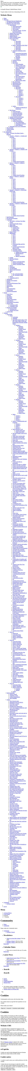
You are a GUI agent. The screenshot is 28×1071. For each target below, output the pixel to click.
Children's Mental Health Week (20, 452)
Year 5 (14, 145)
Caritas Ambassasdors (15, 697)
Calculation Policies (17, 250)
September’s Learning (18, 529)
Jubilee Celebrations (14, 809)
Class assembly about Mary (19, 495)
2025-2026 (18, 44)
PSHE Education (14, 226)
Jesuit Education (16, 27)
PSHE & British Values (15, 37)
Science (11, 260)
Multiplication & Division (19, 254)
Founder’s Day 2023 (14, 771)
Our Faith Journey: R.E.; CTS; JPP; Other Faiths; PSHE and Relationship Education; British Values (20, 321)
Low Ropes (15, 866)
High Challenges (16, 862)
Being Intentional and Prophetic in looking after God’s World (18, 612)
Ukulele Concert (16, 680)
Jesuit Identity (13, 25)
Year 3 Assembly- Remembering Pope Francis (19, 658)
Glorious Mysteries (17, 115)
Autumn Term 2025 (20, 430)
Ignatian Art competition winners (17, 882)
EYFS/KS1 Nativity (14, 883)
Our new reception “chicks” (19, 486)
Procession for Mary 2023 (16, 774)
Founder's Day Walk (14, 840)
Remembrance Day (17, 520)
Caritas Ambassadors (17, 121)
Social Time (15, 870)
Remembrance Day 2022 (15, 801)
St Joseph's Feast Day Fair (19, 652)
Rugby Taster (16, 667)
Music (11, 271)
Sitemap (5, 980)
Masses (14, 40)
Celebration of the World (18, 437)
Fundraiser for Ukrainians (16, 791)
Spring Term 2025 (20, 432)
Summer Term (16, 230)
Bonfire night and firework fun (20, 467)
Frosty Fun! (15, 513)
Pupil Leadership (11, 693)
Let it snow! (15, 571)
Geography (12, 267)
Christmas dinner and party (19, 572)
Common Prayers (17, 60)
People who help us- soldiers (19, 464)
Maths (14, 414)
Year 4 (14, 144)
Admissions (9, 279)
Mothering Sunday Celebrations (17, 623)
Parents (5, 292)
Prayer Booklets (19, 64)
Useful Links (10, 311)
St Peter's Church (11, 903)
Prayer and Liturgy (14, 38)
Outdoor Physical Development (20, 548)
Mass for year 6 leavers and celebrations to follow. (16, 749)
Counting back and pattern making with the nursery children (19, 602)
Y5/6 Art (12, 901)
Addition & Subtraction (21, 252)
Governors (9, 284)
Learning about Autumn (18, 580)
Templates (18, 57)
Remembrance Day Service (16, 878)
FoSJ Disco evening (14, 703)
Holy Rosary (13, 110)
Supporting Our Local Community (18, 126)
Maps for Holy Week (20, 80)
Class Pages (9, 314)
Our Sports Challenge (18, 666)
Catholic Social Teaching (18, 148)
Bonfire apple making (18, 583)
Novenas (15, 61)
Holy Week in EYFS (17, 441)
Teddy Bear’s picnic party (19, 436)
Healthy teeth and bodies (15, 847)
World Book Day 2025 (18, 668)
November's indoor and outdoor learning (18, 516)
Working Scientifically (18, 263)
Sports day (12, 734)
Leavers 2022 (13, 825)
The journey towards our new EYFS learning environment (20, 599)
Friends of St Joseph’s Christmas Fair (18, 747)
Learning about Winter (18, 630)
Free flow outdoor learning (19, 551)
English (11, 257)
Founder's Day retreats (15, 752)
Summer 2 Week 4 (11, 942)
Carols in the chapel (14, 743)
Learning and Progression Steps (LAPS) (19, 247)
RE (13, 629)
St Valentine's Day (17, 503)
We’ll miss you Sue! (14, 805)
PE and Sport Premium (12, 218)
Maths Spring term (17, 628)
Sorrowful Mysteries (17, 114)
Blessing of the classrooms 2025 (17, 741)
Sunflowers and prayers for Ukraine (18, 833)
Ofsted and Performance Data (14, 283)
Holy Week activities (17, 499)
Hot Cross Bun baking (18, 675)
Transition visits (13, 828)
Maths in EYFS (16, 474)
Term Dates (9, 298)
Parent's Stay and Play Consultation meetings (18, 524)
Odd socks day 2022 (14, 799)
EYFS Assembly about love (19, 626)
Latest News (9, 294)
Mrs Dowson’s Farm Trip (16, 826)
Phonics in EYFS (17, 587)
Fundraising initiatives (21, 123)
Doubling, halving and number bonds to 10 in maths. (20, 545)
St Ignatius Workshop (15, 893)
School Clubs (10, 303)
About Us (6, 19)
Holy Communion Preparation (20, 664)
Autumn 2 (21, 90)
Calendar (9, 295)
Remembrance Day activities (19, 582)
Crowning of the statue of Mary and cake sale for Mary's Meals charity (18, 757)
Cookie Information (8, 981)
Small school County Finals (13, 958)
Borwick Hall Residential (16, 859)
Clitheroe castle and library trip (20, 540)
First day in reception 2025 (19, 483)
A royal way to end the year (19, 536)
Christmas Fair (13, 309)
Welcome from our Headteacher (14, 21)
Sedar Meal (15, 674)
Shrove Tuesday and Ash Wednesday (18, 817)
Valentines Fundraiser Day (16, 875)
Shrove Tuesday (13, 778)
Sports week (15, 492)
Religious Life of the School (13, 23)
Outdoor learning (17, 568)
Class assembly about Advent (19, 514)
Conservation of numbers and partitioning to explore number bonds (20, 560)
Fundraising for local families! (14, 960)
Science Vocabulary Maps (19, 264)
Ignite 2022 (12, 802)
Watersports (15, 864)
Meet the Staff (10, 127)
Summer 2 (21, 95)
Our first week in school (18, 532)
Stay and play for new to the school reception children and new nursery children (19, 489)
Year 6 (14, 146)
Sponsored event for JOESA (16, 702)
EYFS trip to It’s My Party (19, 438)
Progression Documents (21, 53)
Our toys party (16, 567)
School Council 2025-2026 (16, 726)
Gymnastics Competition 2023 (17, 779)
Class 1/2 (12, 632)
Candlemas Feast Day (18, 570)
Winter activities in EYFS (16, 858)
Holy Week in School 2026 (16, 718)
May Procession (16, 81)
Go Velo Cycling (14, 803)
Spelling (17, 690)
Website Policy (7, 982)
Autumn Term (16, 227)
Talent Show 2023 (14, 768)
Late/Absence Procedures (13, 302)
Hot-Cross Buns (19, 72)
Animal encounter (17, 620)
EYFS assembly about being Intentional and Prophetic (16, 856)
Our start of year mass (15, 898)
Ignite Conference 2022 (15, 830)
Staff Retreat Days (17, 83)
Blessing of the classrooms (16, 762)
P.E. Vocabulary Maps (18, 275)
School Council (13, 694)
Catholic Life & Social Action (17, 117)
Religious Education (14, 34)
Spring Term (15, 229)
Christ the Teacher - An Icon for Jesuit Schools (19, 31)
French (11, 276)
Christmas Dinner (14, 744)
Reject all (3, 1008)
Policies (8, 282)
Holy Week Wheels (20, 76)
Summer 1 (21, 94)
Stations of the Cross (20, 65)
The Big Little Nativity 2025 (16, 724)
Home (5, 18)
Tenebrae (18, 69)
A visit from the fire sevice (19, 574)
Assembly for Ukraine (15, 797)
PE (13, 476)
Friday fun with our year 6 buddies (18, 755)
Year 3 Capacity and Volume (19, 648)
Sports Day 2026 (14, 705)
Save (14, 1069)
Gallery (14, 106)
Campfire (15, 860)
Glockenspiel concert (17, 653)
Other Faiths (12, 225)
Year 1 (14, 140)
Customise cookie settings (18, 1008)
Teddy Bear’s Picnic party (19, 595)
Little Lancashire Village (18, 494)
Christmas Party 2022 (15, 786)
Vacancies (9, 130)
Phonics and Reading (18, 637)
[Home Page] (1, 6)
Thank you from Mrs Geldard (14, 938)
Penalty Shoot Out (14, 874)
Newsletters (9, 296)
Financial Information (12, 291)
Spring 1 (21, 91)
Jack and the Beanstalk (18, 547)
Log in (5, 906)
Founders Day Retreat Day (16, 706)
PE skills (15, 497)
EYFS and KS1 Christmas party (17, 745)
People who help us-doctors (19, 465)
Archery (14, 863)
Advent (14, 575)
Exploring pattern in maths (19, 451)
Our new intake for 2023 (18, 597)
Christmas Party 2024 (18, 682)
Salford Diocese (13, 36)
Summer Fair (13, 753)
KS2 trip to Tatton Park (15, 793)
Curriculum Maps (17, 634)
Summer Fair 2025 (14, 310)
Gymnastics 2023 (14, 305)
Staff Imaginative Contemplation (17, 85)
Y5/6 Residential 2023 (15, 770)
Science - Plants (16, 647)
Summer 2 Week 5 (11, 941)
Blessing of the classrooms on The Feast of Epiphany (18, 781)
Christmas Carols (14, 894)
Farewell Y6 (12, 767)
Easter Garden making (18, 672)
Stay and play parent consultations (17, 585)
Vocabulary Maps (17, 249)
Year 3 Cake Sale (17, 645)
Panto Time (12, 795)
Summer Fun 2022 (14, 843)
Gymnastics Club (14, 306)
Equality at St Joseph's (12, 280)
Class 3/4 (12, 640)
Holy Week (15, 63)
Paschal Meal (19, 71)
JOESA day (12, 711)
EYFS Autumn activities (15, 897)
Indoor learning (16, 552)
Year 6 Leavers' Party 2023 (16, 807)
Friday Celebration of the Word (20, 45)
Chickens (15, 660)
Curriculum (9, 219)
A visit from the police (18, 578)
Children (6, 313)
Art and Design (13, 268)
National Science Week (18, 445)
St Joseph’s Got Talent (15, 824)
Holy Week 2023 (17, 617)
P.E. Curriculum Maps (18, 273)
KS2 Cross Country (14, 730)
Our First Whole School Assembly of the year (18, 591)
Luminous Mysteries (17, 113)
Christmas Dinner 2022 (15, 787)
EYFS (14, 138)
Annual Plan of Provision (16, 33)
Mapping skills (16, 607)
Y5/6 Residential (13, 710)
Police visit (15, 440)
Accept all (9, 1008)
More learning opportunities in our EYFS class (20, 593)
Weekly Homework (17, 644)
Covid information (11, 288)
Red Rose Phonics (14, 259)
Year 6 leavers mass (14, 701)
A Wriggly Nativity (14, 764)
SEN (8, 287)
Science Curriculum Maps (19, 261)
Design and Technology (15, 269)
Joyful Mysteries (16, 111)
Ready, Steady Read (14, 740)
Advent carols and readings (16, 763)
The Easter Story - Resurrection (20, 78)
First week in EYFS (14, 806)
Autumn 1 (21, 98)
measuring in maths (17, 456)
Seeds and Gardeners (17, 530)
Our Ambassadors (20, 122)
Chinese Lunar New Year (18, 448)
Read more (6, 944)
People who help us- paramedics (17, 462)
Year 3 (14, 142)
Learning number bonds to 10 (20, 614)
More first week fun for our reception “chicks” (19, 478)
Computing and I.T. (14, 278)
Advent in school (14, 886)
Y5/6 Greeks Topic (14, 841)
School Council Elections (18, 518)
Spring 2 (21, 92)
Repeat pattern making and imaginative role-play (19, 538)
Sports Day (12, 751)
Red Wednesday (13, 798)
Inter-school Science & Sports (17, 872)
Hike (14, 868)
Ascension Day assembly (18, 549)
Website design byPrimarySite (11, 989)
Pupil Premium (10, 217)
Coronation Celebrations (18, 616)
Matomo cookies (8, 1042)
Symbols (18, 58)
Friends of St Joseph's (12, 307)
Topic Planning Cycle (18, 429)
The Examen (16, 29)
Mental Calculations (20, 256)
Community (6, 902)
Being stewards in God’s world (20, 475)
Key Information (7, 131)
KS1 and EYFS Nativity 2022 (17, 789)
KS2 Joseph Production (15, 891)
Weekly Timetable (17, 636)
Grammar (18, 689)
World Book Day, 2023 (18, 625)
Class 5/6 (12, 683)
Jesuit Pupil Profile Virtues (16, 223)
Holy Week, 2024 (17, 553)
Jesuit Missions (19, 125)
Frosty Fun (15, 576)
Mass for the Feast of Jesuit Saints (17, 879)
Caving (14, 867)
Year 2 (14, 141)
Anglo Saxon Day (17, 679)
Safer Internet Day (17, 449)
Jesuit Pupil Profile (17, 26)
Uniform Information (11, 299)
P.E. (10, 272)
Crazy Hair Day (13, 837)
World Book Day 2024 (18, 555)
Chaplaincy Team (17, 119)
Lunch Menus (10, 300)
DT (10, 895)
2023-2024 (18, 41)
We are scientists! (17, 509)
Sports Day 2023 (14, 772)
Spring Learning (16, 618)
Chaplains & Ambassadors (16, 118)
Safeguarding (10, 286)
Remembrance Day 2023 (15, 766)
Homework (15, 633)
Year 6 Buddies (13, 698)
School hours (10, 290)
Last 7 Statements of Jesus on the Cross (20, 67)
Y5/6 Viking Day (14, 899)
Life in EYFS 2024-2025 (18, 484)
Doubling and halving (18, 609)
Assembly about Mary (18, 621)
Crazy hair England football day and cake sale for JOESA (18, 708)
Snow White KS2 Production (16, 790)
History (11, 265)
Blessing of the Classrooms (16, 732)
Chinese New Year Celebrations (17, 853)
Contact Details (10, 129)
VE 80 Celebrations (14, 739)
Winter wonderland (17, 510)
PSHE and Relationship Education (21, 336)
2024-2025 (18, 42)
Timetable (15, 318)
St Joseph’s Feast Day (15, 813)
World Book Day (17, 447)
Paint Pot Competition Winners (17, 876)
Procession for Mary (14, 832)
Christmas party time (14, 885)
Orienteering (15, 871)
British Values (13, 232)
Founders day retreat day (15, 733)
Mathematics (13, 233)
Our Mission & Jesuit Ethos (13, 22)
